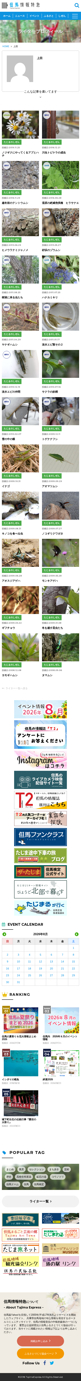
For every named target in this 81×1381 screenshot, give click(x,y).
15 (73, 961)
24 (18, 975)
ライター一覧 (39, 1201)
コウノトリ (58, 1176)
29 (73, 975)
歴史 (8, 1176)
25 (29, 975)
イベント (34, 15)
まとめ (10, 1169)
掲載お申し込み (39, 1341)
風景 (21, 1169)
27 (51, 975)
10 (18, 961)
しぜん (62, 15)
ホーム (7, 15)
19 (40, 968)
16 (7, 968)
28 (62, 975)
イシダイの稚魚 (10, 1079)
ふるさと (49, 15)
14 (62, 961)
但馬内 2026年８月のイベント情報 (60, 1037)
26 (40, 975)
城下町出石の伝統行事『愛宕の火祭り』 (19, 1120)
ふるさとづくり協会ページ (39, 1353)
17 (18, 968)
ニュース (20, 15)
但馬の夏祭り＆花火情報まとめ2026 (19, 1037)
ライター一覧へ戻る (17, 688)
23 (7, 975)
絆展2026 (48, 1079)
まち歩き (54, 1169)
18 (29, 968)
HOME (5, 46)
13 (51, 961)
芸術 (66, 1169)
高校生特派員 (24, 1176)
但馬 (26, 1184)
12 (40, 961)
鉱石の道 (41, 1176)
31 (18, 982)
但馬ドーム (12, 1184)
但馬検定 (39, 1184)
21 (62, 968)
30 (7, 982)
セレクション (36, 1169)
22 (73, 968)
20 (51, 968)
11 (29, 961)
